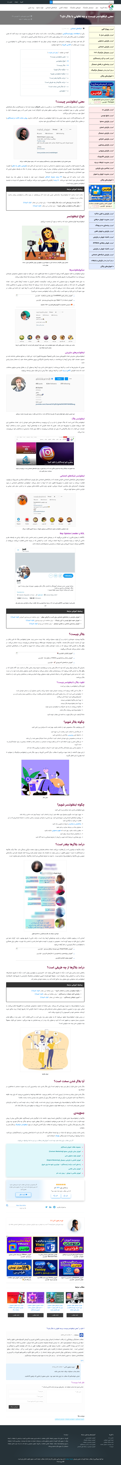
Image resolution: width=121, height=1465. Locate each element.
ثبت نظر (22, 1194)
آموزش (108, 29)
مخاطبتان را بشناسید (75, 824)
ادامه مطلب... (74, 1315)
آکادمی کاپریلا (66, 45)
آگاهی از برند (66, 370)
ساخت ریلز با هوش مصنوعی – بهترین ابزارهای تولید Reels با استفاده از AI (15, 1307)
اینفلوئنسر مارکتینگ (21, 1124)
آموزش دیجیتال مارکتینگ (89, 1440)
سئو (97, 8)
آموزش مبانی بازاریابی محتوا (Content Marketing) (65, 1151)
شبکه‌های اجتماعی (51, 8)
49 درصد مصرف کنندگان (53, 177)
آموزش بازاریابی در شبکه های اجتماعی (86, 1447)
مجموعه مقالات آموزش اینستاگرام (71, 1147)
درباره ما (111, 1447)
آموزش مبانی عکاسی (74, 1169)
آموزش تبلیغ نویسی (90, 1438)
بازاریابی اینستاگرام (59, 1419)
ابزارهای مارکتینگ (75, 8)
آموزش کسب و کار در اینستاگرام (87, 1444)
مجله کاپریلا (103, 8)
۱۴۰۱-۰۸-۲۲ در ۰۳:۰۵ (57, 1367)
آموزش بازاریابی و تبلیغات (89, 1442)
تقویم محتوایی (56, 830)
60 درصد (56, 180)
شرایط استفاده (69, 1459)
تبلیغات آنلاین (63, 8)
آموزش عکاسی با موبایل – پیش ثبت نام (68, 1173)
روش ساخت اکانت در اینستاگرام (17, 118)
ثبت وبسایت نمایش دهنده (106, 1444)
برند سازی (31, 8)
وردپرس (70, 735)
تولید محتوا (39, 8)
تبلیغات (16, 2)
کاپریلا (21, 2)
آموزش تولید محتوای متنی (73, 1156)
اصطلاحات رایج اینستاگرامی (71, 33)
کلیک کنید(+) (27, 203)
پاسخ (82, 1360)
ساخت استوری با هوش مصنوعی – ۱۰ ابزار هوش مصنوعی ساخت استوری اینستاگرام (35, 1307)
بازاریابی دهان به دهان (19, 166)
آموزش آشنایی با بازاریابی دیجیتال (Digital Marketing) (64, 1160)
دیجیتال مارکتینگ (88, 8)
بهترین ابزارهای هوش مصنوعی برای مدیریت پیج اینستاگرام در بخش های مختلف (74, 1307)
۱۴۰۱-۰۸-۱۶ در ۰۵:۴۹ (65, 1335)
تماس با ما (9, 2)
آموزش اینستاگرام (80, 1419)
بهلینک (57, 1136)
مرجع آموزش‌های (102, 70)
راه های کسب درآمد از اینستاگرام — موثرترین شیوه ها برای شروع (61, 1164)
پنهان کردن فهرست (53, 53)
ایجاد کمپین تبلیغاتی (108, 1440)
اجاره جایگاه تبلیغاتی (108, 1442)
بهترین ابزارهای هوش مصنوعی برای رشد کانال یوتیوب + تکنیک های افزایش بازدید (55, 1307)
